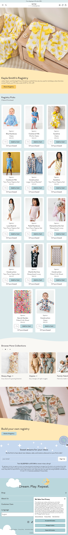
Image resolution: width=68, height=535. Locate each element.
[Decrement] (26, 142)
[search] (6, 5)
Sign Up (62, 459)
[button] (5, 349)
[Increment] (6, 142)
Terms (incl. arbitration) (34, 470)
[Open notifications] (63, 5)
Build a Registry (9, 434)
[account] (60, 5)
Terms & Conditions (13, 529)
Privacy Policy (44, 470)
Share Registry (9, 87)
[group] (14, 366)
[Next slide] (10, 349)
